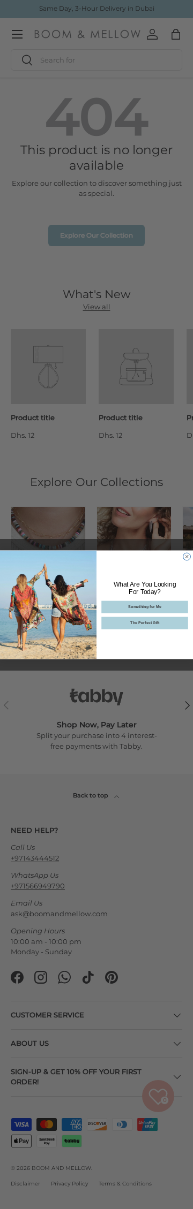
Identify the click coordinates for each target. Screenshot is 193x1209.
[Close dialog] (187, 556)
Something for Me (144, 606)
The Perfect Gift (144, 622)
